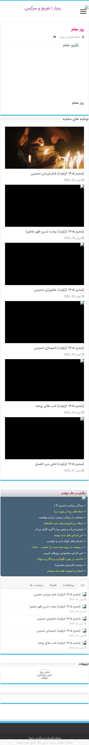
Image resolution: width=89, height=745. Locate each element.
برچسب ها (36, 585)
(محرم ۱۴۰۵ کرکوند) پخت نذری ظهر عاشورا (55, 232)
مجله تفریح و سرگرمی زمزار (44, 738)
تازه (83, 585)
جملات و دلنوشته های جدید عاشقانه (63, 523)
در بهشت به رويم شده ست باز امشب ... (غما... (57, 547)
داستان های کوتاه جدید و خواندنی (65, 541)
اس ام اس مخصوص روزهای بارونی (63, 553)
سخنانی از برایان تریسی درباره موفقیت (60, 517)
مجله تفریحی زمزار (70, 37)
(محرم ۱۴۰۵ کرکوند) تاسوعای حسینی (59, 348)
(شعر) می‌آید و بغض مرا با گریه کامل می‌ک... (58, 529)
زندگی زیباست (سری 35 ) (68, 505)
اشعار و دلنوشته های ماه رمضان (65, 570)
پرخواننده (68, 585)
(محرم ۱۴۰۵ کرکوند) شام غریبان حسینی (57, 173)
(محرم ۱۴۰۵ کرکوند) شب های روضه (60, 406)
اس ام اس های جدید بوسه (68, 535)
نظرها (53, 585)
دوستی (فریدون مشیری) (69, 564)
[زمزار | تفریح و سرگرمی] (44, 8)
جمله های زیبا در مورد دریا (68, 511)
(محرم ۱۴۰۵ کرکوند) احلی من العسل (59, 464)
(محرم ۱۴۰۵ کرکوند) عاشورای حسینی (59, 290)
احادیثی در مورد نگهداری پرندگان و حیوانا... (59, 559)
